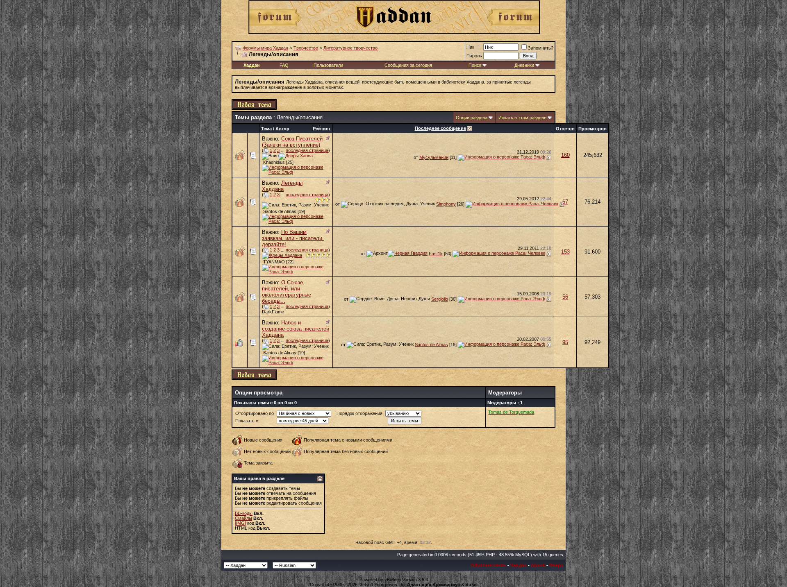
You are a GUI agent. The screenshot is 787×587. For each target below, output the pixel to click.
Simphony (446, 204)
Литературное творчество (350, 47)
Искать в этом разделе (522, 117)
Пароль (474, 55)
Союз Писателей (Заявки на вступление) (292, 142)
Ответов (565, 128)
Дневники (524, 65)
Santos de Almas (279, 211)
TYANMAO (274, 261)
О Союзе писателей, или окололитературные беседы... (286, 291)
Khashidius (274, 162)
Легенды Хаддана (282, 186)
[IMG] (240, 523)
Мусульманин (433, 157)
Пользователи (328, 65)
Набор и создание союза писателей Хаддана (295, 329)
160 (565, 155)
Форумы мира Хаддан (265, 47)
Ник (470, 47)
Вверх (556, 565)
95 (565, 342)
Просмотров (592, 128)
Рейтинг (322, 128)
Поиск (475, 65)
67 (565, 202)
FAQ (284, 65)
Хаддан (518, 565)
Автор (282, 128)
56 (565, 297)
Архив (538, 565)
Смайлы (243, 518)
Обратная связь (488, 565)
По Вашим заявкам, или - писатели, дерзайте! (293, 238)
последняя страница (307, 150)
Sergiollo (439, 299)
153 (565, 252)
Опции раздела (471, 117)
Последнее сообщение (440, 128)
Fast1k (436, 253)
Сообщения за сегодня (408, 65)
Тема (266, 128)
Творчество (305, 47)
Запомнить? (540, 47)
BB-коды (243, 513)
